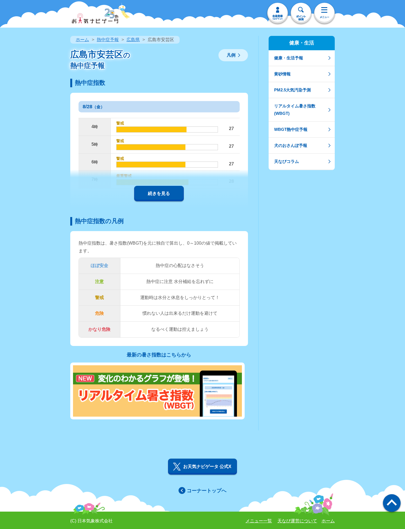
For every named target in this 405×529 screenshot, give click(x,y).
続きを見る (159, 193)
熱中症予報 (108, 39)
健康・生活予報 (288, 57)
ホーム (82, 39)
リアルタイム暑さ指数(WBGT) (294, 109)
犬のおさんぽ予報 (290, 145)
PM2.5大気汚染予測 (292, 90)
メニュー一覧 (258, 521)
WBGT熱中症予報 (290, 129)
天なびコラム (286, 161)
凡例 (231, 55)
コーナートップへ (206, 490)
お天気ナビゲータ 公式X (207, 466)
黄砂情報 (282, 74)
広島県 (133, 39)
